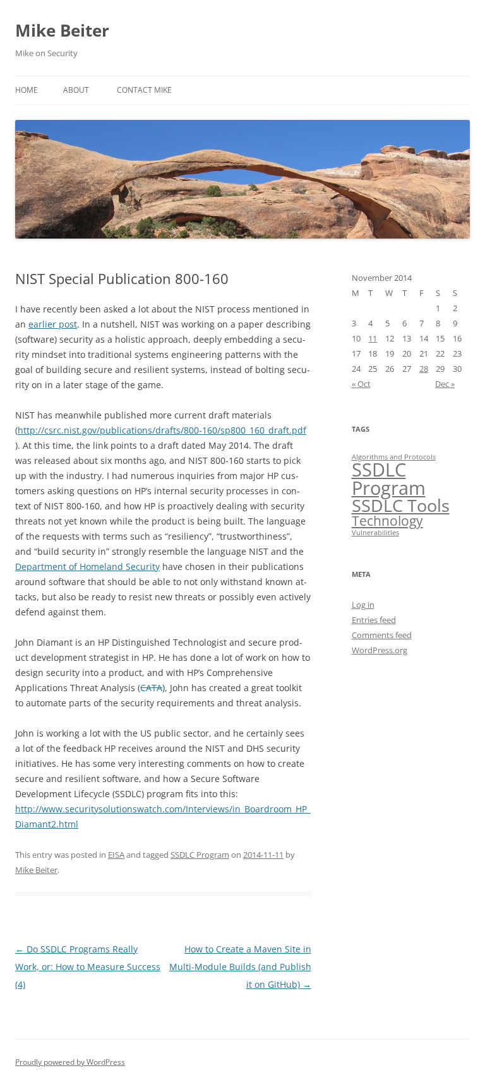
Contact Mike (144, 90)
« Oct (361, 383)
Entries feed (374, 620)
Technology (387, 521)
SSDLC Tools (401, 505)
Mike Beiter (62, 30)
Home (26, 90)
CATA (151, 688)
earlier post (52, 324)
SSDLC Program (200, 854)
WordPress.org (379, 650)
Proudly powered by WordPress (70, 1062)
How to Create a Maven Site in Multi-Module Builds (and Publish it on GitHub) (240, 966)
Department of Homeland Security (87, 566)
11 (372, 338)
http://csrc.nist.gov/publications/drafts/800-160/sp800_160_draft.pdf (162, 430)
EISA (116, 854)
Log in (363, 604)
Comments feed (382, 635)
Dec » (445, 383)
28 (423, 368)
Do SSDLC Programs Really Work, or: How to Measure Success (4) (87, 966)
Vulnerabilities (375, 532)
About (76, 90)
